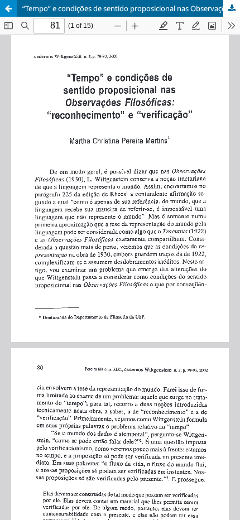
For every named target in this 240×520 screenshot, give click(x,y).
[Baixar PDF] (231, 8)
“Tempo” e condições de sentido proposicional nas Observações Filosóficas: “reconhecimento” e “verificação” (131, 8)
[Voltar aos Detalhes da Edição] (8, 8)
